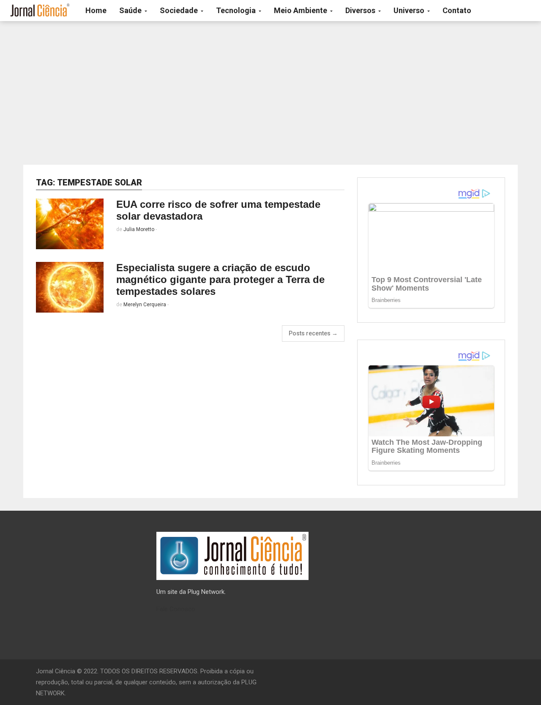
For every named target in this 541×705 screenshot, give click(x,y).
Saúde (131, 10)
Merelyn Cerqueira (144, 305)
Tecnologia (236, 10)
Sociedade (179, 10)
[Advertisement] (270, 93)
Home (96, 10)
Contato (457, 10)
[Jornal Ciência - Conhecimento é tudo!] (39, 10)
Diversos (361, 10)
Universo (409, 10)
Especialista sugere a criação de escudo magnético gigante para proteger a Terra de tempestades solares (220, 279)
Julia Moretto (138, 229)
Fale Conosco (175, 609)
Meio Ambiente (301, 10)
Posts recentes (313, 333)
